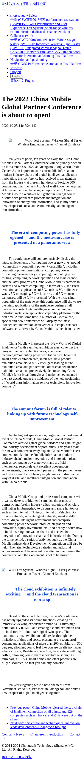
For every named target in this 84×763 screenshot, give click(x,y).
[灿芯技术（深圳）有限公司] (42, 4)
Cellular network (21, 35)
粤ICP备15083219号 (16, 757)
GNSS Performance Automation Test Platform (49, 64)
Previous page (46, 713)
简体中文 (17, 80)
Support (15, 72)
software (16, 68)
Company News (13, 734)
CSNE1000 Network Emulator (31, 52)
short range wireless (23, 15)
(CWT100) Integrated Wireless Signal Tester (40, 48)
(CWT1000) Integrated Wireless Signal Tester (49, 44)
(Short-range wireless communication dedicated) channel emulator (41, 30)
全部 (13, 19)
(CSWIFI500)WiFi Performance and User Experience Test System (38, 26)
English (30, 80)
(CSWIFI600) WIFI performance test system (48, 19)
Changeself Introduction (46, 734)
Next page (45, 725)
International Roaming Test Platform (48, 56)
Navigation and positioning (28, 59)
